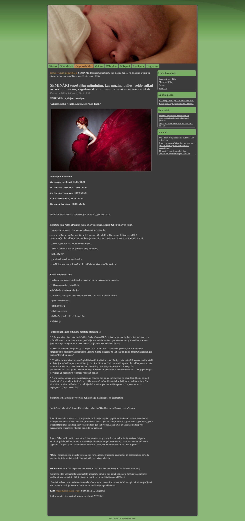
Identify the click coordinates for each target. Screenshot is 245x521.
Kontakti (163, 88)
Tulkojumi (125, 66)
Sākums (53, 66)
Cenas (161, 85)
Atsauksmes (138, 66)
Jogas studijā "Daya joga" (68, 490)
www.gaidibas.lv (129, 518)
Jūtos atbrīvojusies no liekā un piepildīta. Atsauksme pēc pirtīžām (174, 152)
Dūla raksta (111, 66)
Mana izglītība (165, 81)
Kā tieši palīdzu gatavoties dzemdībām (176, 100)
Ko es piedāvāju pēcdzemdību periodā (176, 103)
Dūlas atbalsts (66, 66)
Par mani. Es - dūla (167, 78)
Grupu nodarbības (84, 66)
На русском (152, 66)
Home (53, 72)
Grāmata (99, 66)
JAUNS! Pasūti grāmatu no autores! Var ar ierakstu (176, 138)
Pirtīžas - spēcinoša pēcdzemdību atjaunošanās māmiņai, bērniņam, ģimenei (174, 118)
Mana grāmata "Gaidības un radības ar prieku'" (176, 124)
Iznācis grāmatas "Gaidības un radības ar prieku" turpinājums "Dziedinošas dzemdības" (177, 145)
